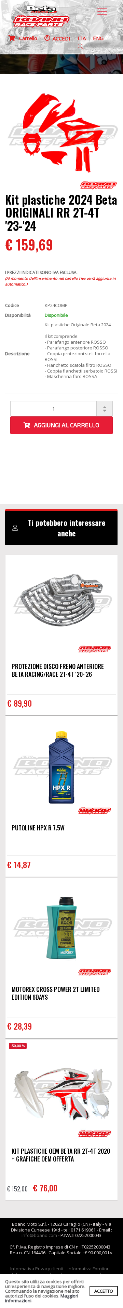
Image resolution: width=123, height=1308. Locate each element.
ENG (98, 38)
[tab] (61, 528)
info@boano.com (39, 1235)
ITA (82, 38)
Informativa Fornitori (89, 1269)
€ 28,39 (19, 1026)
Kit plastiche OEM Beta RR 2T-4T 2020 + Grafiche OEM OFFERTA (61, 1155)
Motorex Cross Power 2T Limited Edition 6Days (56, 993)
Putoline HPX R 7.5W (38, 827)
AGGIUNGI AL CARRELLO (64, 425)
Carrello (26, 38)
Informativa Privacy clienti (36, 1269)
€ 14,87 (19, 864)
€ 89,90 (19, 703)
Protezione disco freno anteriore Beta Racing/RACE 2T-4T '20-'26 (58, 670)
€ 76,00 (45, 1188)
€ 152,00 (17, 1188)
